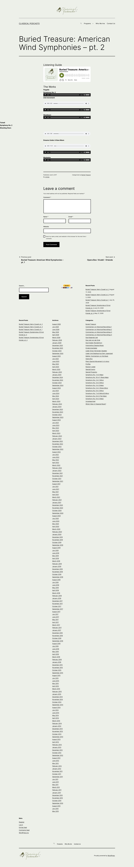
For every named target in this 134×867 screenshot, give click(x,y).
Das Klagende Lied (92, 337)
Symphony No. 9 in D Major (95, 399)
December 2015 (57, 665)
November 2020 (57, 508)
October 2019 (56, 542)
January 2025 (56, 375)
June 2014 (55, 713)
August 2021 (56, 484)
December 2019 (57, 537)
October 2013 (56, 734)
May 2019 (55, 556)
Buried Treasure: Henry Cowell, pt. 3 (97, 295)
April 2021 (55, 494)
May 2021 (55, 492)
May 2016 (55, 651)
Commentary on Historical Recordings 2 (99, 329)
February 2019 (57, 564)
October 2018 (56, 574)
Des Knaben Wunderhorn (94, 343)
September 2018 (57, 577)
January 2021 (56, 502)
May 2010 (55, 811)
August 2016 (56, 643)
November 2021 (57, 476)
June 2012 (55, 761)
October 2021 (56, 478)
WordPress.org (24, 833)
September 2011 (57, 777)
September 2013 (57, 737)
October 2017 (56, 606)
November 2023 (57, 412)
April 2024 (55, 399)
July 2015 (55, 678)
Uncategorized (90, 401)
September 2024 (57, 385)
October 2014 (56, 702)
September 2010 (57, 803)
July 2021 (55, 486)
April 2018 (55, 590)
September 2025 (57, 353)
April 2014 (55, 718)
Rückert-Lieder (90, 367)
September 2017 (57, 609)
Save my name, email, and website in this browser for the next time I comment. (66, 237)
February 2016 (57, 659)
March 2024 (56, 401)
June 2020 (55, 521)
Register (21, 822)
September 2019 (57, 545)
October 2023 (56, 415)
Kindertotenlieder (91, 348)
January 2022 (56, 470)
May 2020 (55, 524)
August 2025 (56, 356)
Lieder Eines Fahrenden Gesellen (96, 351)
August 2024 (56, 388)
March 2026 (56, 337)
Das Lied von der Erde (93, 340)
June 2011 (55, 782)
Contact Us (111, 23)
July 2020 (55, 518)
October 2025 (56, 351)
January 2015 (56, 694)
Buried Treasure (86, 175)
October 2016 (56, 638)
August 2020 (56, 516)
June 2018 (55, 585)
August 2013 (56, 739)
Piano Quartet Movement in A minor (97, 361)
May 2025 (55, 364)
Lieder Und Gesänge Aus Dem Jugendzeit (99, 353)
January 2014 (56, 726)
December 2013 (57, 729)
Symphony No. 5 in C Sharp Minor (97, 388)
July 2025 (55, 359)
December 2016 (57, 633)
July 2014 (55, 710)
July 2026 (55, 327)
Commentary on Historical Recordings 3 (99, 332)
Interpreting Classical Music (95, 345)
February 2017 (57, 627)
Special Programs (91, 372)
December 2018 (57, 569)
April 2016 (55, 654)
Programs (87, 23)
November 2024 (57, 380)
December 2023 (57, 409)
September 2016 (57, 641)
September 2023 (57, 417)
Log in (21, 825)
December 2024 (57, 377)
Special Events (90, 369)
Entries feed (23, 827)
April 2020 (55, 526)
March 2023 (56, 433)
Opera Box (89, 359)
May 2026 (55, 332)
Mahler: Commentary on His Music (97, 356)
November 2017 (57, 603)
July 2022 (55, 454)
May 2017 (55, 619)
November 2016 (57, 635)
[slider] (88, 94)
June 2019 (55, 553)
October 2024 (57, 383)
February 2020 (57, 532)
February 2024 (57, 404)
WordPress (111, 855)
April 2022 (55, 462)
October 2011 (56, 774)
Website (46, 226)
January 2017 (56, 630)
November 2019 (57, 540)
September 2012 (57, 755)
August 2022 (56, 452)
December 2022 (57, 441)
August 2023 (56, 420)
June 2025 (55, 361)
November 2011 (57, 771)
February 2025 (57, 372)
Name (45, 217)
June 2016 (55, 649)
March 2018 (56, 593)
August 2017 (56, 611)
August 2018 (56, 580)
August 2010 (56, 806)
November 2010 (57, 798)
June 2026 (55, 329)
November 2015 (57, 667)
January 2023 (56, 438)
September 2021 (57, 481)
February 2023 (57, 436)
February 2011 (56, 790)
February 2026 (57, 340)
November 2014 (57, 699)
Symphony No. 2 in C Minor (95, 380)
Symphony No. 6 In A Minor (95, 391)
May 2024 (55, 396)
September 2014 (57, 705)
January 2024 (56, 406)
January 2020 (56, 534)
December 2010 (57, 795)
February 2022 (57, 468)
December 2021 (57, 473)
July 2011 (55, 779)
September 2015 (57, 673)
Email (70, 217)
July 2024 (55, 391)
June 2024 (55, 393)
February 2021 (57, 500)
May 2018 (55, 588)
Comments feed (24, 830)
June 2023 (55, 425)
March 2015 (56, 689)
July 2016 (55, 646)
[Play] (45, 95)
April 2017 (55, 622)
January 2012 (56, 769)
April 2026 (55, 335)
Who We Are (100, 23)
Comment (47, 197)
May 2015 (55, 683)
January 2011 (56, 793)
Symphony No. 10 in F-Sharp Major (97, 377)
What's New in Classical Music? (96, 404)
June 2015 (55, 681)
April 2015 (55, 686)
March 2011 (56, 787)
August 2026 (56, 324)
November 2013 (57, 731)
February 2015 (57, 691)
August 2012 (56, 758)
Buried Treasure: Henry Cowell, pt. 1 (97, 300)
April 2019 (55, 558)
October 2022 (56, 446)
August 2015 (56, 675)
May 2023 (55, 428)
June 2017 (55, 617)
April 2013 (55, 742)
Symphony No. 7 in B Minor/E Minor (97, 393)
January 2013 (56, 747)
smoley (47, 177)
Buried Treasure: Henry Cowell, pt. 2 (97, 289)
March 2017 (56, 625)
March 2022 (56, 465)
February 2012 (57, 766)
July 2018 (55, 582)
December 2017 (57, 601)
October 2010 (56, 800)
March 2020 (56, 529)
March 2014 (56, 721)
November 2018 (57, 572)
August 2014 (56, 707)
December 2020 (57, 505)
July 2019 (55, 550)
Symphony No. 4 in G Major (95, 385)
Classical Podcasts (29, 23)
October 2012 (56, 753)
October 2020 (56, 510)
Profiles (88, 364)
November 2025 (57, 348)
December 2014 (57, 697)
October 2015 (56, 670)
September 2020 (57, 513)
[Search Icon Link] (81, 24)
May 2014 (55, 715)
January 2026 (56, 343)
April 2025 (55, 367)
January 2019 (56, 566)
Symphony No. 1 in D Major (94, 375)
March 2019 (56, 561)
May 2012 (55, 763)
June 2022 (55, 457)
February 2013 (57, 745)
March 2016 (56, 657)
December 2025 (57, 345)
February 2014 (57, 723)
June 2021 (55, 489)
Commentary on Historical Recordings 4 (99, 335)
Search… (22, 286)
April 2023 (55, 430)
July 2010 (55, 808)
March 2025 (56, 369)
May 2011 (55, 784)
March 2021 (56, 497)
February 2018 (57, 596)
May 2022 (55, 460)
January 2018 (56, 598)
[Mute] (84, 95)
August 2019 (56, 548)
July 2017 (55, 614)
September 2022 (57, 449)
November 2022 (57, 444)
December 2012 (57, 750)
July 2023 (55, 423)
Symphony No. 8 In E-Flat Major (96, 396)
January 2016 (56, 662)
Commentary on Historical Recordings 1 (99, 327)
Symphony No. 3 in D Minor (95, 383)
